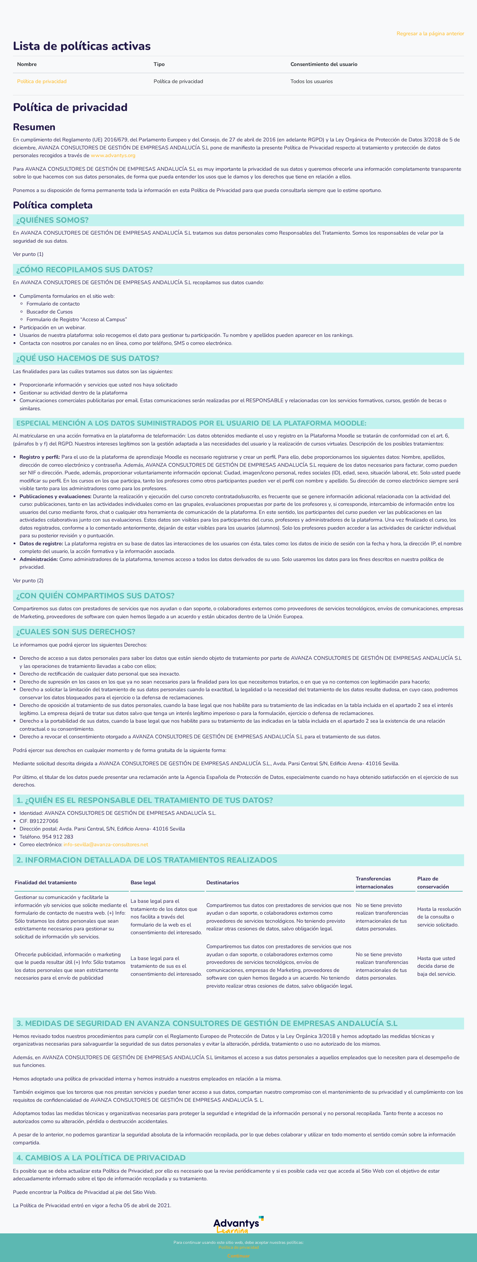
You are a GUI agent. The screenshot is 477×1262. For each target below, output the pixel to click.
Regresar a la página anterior (430, 33)
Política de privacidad (42, 81)
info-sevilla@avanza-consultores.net (106, 844)
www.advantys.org (113, 155)
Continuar (238, 1256)
